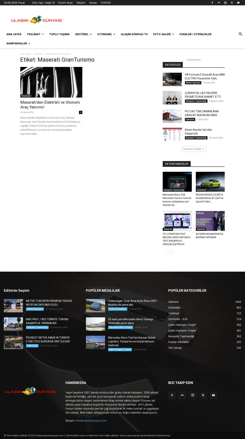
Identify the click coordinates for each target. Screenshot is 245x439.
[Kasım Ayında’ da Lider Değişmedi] (172, 134)
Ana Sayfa (14, 34)
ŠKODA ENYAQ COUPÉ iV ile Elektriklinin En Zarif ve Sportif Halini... (209, 198)
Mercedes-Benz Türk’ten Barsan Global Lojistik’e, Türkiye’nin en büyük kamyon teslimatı (131, 341)
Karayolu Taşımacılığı (196, 101)
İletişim (81, 2)
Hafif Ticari (32, 345)
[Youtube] (238, 2)
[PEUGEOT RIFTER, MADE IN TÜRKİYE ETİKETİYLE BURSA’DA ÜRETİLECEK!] (13, 342)
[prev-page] (165, 252)
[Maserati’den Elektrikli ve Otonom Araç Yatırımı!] (51, 82)
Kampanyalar (17, 43)
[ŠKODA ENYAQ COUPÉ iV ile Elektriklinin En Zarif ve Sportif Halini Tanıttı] (210, 182)
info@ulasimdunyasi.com (91, 420)
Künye (93, 2)
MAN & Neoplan (35, 309)
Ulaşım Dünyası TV (134, 34)
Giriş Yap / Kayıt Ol (43, 2)
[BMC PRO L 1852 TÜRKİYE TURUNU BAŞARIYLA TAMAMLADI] (13, 324)
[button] (240, 34)
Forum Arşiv (65, 2)
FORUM (105, 2)
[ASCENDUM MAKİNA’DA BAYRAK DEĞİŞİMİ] (210, 221)
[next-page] (171, 252)
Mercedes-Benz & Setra (120, 327)
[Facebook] (212, 2)
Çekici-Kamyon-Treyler (120, 349)
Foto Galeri (162, 34)
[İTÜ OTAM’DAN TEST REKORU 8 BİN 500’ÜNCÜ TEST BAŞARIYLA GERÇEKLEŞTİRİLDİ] (177, 221)
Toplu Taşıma (59, 34)
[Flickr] (219, 2)
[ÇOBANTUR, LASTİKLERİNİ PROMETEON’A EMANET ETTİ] (172, 97)
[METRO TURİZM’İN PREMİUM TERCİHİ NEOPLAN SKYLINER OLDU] (13, 305)
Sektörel (82, 34)
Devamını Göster (192, 149)
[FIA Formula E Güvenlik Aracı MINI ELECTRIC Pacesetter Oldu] (172, 79)
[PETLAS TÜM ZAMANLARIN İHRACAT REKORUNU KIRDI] (172, 116)
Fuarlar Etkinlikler (117, 309)
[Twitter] (232, 2)
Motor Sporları (193, 82)
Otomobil (104, 34)
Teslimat (34, 34)
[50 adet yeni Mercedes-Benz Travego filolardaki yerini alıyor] (95, 324)
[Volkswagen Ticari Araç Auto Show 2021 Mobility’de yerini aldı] (95, 305)
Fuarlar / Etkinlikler (196, 34)
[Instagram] (225, 2)
